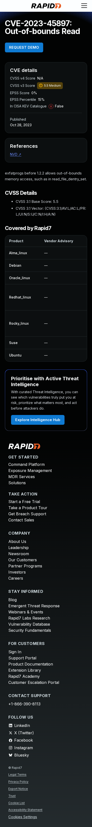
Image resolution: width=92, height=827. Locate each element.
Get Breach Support (27, 513)
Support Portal (22, 657)
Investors (17, 572)
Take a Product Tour (27, 507)
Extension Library (24, 670)
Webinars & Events (25, 611)
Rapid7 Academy (24, 676)
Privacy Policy (18, 781)
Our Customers (22, 559)
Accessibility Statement (25, 810)
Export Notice (18, 789)
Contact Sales (21, 519)
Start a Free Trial (24, 501)
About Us (17, 541)
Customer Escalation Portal (33, 682)
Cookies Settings (22, 817)
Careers (15, 578)
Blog (12, 599)
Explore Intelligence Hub (37, 419)
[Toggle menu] (84, 5)
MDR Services (21, 476)
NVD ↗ (15, 154)
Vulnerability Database (29, 624)
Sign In (14, 651)
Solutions (17, 482)
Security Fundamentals (29, 630)
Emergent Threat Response (34, 605)
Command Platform (26, 464)
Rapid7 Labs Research (29, 618)
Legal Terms (17, 774)
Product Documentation (30, 664)
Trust (12, 796)
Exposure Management (30, 470)
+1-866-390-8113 (24, 703)
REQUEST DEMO (24, 47)
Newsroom (18, 553)
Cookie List (16, 803)
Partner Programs (25, 565)
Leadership (18, 547)
